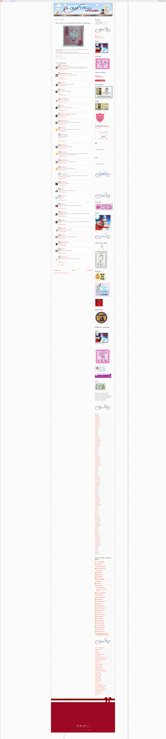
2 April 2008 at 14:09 (62, 178)
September (97, 425)
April (96, 413)
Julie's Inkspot (99, 585)
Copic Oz (96, 662)
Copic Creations (98, 660)
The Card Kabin (99, 618)
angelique (62, 182)
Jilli (61, 188)
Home (73, 270)
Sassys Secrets (99, 603)
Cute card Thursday (98, 665)
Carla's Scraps (99, 570)
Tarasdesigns (63, 257)
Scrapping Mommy (100, 605)
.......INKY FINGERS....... (101, 561)
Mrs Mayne (62, 152)
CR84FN (96, 651)
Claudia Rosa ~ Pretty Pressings (66, 113)
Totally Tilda (97, 693)
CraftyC (61, 195)
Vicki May (62, 167)
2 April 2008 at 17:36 (62, 185)
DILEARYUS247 (99, 576)
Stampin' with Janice (100, 614)
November (97, 421)
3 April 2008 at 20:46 (62, 253)
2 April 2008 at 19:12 (62, 200)
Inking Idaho (98, 581)
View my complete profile (99, 37)
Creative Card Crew (98, 664)
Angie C (62, 228)
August (96, 426)
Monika (61, 82)
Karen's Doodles (98, 679)
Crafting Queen (63, 120)
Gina (61, 105)
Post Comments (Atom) (63, 272)
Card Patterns (97, 652)
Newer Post (57, 270)
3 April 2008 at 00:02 (62, 231)
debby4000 (62, 145)
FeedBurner (106, 138)
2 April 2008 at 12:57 (62, 156)
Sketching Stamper (100, 610)
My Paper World (63, 98)
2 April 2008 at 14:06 (62, 170)
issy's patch (98, 583)
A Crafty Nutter (99, 564)
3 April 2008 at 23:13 (62, 262)
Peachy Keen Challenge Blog (100, 689)
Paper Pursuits (99, 595)
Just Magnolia (97, 677)
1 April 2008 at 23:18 (62, 95)
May (96, 431)
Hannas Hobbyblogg (100, 579)
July (96, 428)
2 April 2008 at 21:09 (62, 216)
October (96, 423)
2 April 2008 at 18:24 (62, 192)
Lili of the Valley (98, 680)
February (96, 436)
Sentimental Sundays (99, 690)
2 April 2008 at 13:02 (62, 163)
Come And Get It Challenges (100, 659)
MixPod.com (88, 726)
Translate (104, 23)
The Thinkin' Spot (99, 629)
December (97, 420)
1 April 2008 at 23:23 (62, 102)
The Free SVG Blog (100, 620)
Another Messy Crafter (100, 568)
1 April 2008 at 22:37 (62, 85)
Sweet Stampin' (98, 692)
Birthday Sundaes (98, 649)
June (96, 430)
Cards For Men (98, 655)
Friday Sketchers (98, 675)
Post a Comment (60, 265)
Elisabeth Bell (97, 672)
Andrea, (61, 127)
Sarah (61, 203)
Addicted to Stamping (100, 566)
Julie (61, 220)
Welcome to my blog (100, 631)
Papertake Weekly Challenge (100, 685)
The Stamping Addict (100, 627)
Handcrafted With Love (64, 73)
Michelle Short (63, 65)
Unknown (98, 36)
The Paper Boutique (100, 625)
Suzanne (62, 212)
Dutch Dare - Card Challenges (100, 670)
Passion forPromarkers (99, 687)
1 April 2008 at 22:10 (62, 69)
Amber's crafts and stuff (99, 647)
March (96, 415)
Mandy (61, 89)
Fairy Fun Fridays (98, 674)
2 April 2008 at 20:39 (62, 208)
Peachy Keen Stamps (100, 597)
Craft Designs (99, 572)
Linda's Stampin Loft (100, 587)
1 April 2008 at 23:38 (62, 110)
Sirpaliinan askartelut (100, 607)
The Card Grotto (99, 616)
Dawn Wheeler (63, 160)
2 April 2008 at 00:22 (62, 117)
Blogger (89, 729)
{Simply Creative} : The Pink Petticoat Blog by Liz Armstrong (102, 634)
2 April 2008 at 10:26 (62, 141)
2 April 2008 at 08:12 (62, 130)
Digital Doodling (99, 574)
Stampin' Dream (99, 612)
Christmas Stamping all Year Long (101, 657)
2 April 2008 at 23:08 (62, 224)
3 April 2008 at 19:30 (62, 245)
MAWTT (96, 682)
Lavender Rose (63, 242)
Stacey (61, 235)
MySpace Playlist (81, 726)
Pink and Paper (99, 599)
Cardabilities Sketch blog (99, 654)
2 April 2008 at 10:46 (62, 148)
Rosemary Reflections (100, 601)
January (96, 418)
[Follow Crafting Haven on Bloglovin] (100, 73)
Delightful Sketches (98, 667)
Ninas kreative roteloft (100, 592)
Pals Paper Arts (98, 684)
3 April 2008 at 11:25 (62, 238)
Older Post (89, 270)
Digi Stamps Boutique (99, 669)
